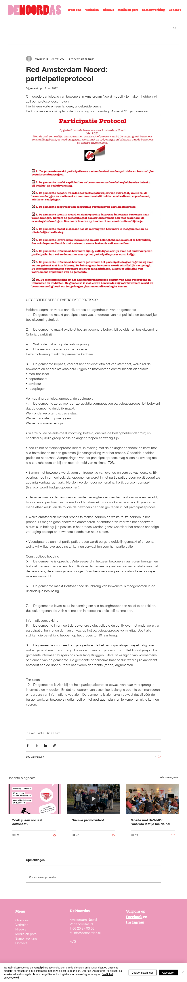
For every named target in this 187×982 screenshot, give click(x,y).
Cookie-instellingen (143, 972)
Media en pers (26, 934)
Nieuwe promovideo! (88, 820)
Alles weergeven (169, 777)
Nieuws (31, 733)
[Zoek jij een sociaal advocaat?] (34, 799)
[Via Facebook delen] (27, 745)
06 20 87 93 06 (83, 928)
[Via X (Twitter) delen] (36, 745)
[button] (174, 27)
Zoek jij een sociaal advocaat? (27, 822)
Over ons (22, 920)
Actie (41, 733)
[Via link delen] (54, 745)
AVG (73, 941)
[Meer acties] (159, 58)
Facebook (134, 916)
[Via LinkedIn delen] (45, 745)
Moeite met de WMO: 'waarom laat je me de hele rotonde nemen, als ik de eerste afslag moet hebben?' (151, 822)
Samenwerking (26, 938)
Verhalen (21, 925)
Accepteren (168, 972)
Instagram (135, 922)
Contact (21, 943)
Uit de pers (53, 733)
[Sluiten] (182, 972)
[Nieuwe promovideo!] (93, 799)
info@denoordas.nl (87, 933)
